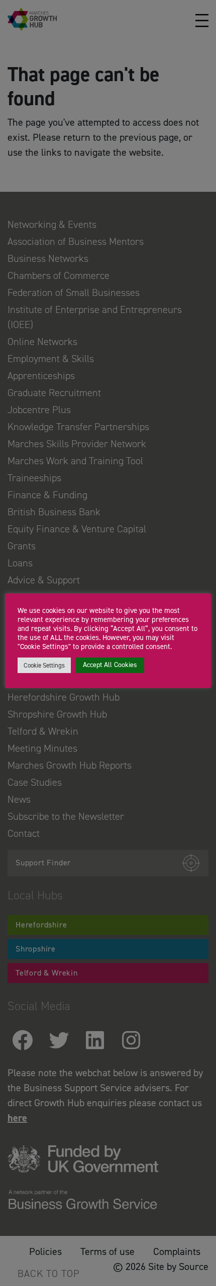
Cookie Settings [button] (44, 665)
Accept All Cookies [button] (110, 665)
